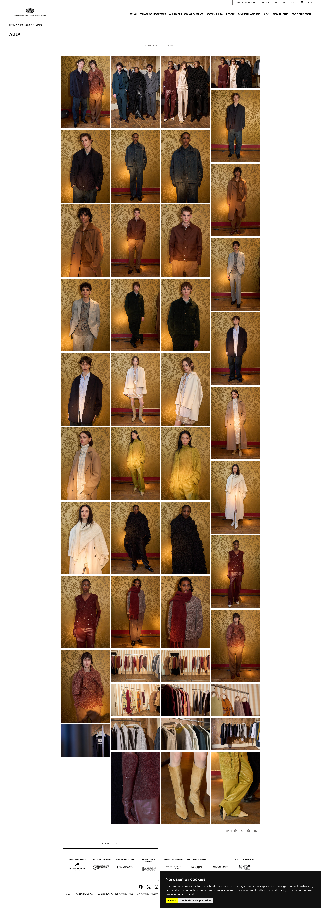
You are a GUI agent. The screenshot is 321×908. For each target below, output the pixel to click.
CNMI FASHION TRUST (245, 2)
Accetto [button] (171, 900)
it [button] (309, 2)
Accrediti (280, 2)
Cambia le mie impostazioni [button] (195, 900)
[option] (77, 865)
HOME (13, 25)
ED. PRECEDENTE (110, 843)
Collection (151, 45)
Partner (265, 2)
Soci (293, 2)
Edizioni (172, 45)
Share (229, 831)
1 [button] (158, 880)
